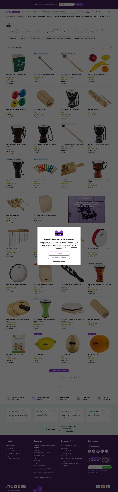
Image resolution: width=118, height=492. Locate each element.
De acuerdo (59, 253)
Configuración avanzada (59, 257)
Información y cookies (59, 261)
